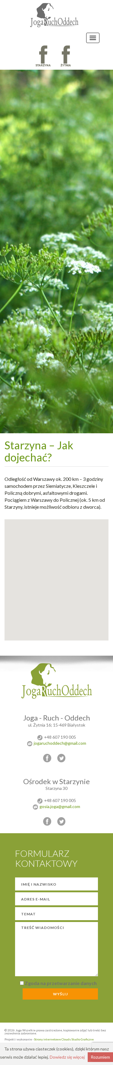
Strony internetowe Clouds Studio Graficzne (64, 1039)
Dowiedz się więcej (67, 1057)
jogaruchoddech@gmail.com (60, 743)
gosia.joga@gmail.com (59, 806)
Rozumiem (100, 1057)
